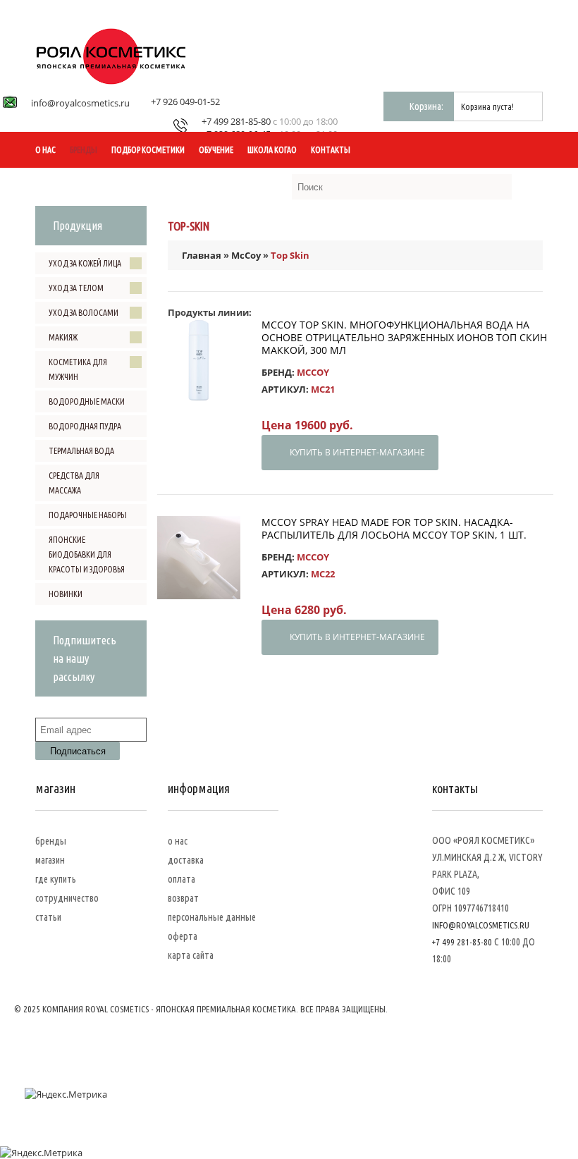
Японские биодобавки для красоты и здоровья (87, 554)
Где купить (55, 879)
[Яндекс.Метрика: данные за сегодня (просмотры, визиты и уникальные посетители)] (66, 1094)
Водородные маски (87, 401)
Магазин (50, 860)
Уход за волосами (83, 312)
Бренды (83, 149)
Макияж (63, 337)
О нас (45, 149)
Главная (201, 255)
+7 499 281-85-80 (236, 121)
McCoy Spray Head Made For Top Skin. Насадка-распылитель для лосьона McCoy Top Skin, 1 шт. (394, 528)
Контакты (330, 149)
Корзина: (426, 106)
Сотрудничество (67, 898)
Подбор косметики (148, 149)
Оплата (181, 879)
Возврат (183, 898)
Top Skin (290, 255)
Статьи (48, 917)
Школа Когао (272, 149)
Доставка (186, 860)
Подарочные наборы (88, 515)
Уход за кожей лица (85, 263)
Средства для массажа (74, 483)
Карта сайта (191, 955)
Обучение (216, 149)
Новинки (65, 594)
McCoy (246, 255)
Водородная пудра (85, 426)
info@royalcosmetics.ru (80, 103)
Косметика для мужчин (78, 369)
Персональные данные (212, 917)
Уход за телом (76, 288)
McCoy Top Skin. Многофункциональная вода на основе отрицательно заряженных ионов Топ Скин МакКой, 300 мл (404, 337)
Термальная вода (81, 450)
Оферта (182, 936)
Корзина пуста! (487, 106)
